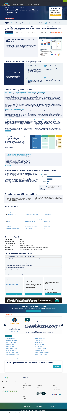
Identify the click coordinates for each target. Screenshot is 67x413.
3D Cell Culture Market (10, 281)
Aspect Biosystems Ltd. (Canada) (12, 216)
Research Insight (39, 385)
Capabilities (22, 4)
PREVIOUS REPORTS (43, 32)
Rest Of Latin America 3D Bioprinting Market (13, 356)
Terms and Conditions (56, 389)
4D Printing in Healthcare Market (11, 287)
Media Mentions (39, 383)
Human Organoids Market (10, 282)
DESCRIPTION (9, 32)
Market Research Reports (27, 385)
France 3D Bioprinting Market (11, 342)
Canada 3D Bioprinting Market (40, 338)
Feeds (54, 381)
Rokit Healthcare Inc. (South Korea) (12, 219)
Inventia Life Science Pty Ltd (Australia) (13, 228)
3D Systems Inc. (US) (28, 212)
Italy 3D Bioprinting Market (39, 342)
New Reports (39, 380)
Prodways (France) (47, 226)
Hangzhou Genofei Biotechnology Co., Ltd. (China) (33, 219)
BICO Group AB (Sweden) (11, 212)
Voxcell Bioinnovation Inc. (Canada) (31, 226)
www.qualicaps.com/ (14, 330)
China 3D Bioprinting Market (39, 344)
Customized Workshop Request (53, 294)
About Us (44, 1)
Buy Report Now (56, 14)
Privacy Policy (55, 387)
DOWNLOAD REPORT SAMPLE (56, 32)
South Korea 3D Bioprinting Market (40, 348)
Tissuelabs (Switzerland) (11, 230)
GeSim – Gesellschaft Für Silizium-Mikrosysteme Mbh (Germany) (54, 223)
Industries (15, 4)
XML (37, 389)
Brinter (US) (9, 221)
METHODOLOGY (31, 32)
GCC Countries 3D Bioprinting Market (41, 356)
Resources (36, 4)
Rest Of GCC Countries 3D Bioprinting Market (42, 358)
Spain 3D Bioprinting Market (11, 344)
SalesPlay (24, 381)
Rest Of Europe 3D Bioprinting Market (12, 354)
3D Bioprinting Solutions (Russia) (30, 221)
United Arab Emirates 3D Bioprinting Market (42, 352)
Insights (24, 387)
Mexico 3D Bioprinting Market (39, 350)
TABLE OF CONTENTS (20, 32)
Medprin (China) (9, 226)
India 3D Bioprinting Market (39, 346)
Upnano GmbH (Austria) (29, 228)
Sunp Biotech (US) (28, 223)
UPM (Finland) (46, 228)
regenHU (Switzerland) (47, 214)
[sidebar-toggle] (62, 1)
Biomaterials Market (9, 286)
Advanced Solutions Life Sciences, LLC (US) (32, 216)
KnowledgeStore (25, 380)
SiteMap (38, 387)
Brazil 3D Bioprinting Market (11, 350)
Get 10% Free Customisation (33, 310)
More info (37, 412)
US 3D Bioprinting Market (10, 338)
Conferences (39, 381)
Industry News (55, 380)
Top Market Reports (26, 383)
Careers (49, 1)
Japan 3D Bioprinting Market (11, 346)
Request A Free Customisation (33, 294)
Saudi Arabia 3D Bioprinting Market (12, 352)
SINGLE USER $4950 (54, 10)
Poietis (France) (9, 223)
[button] (5, 325)
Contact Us (53, 1)
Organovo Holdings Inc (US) (11, 214)
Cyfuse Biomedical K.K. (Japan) (49, 216)
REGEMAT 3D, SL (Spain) (47, 221)
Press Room (25, 394)
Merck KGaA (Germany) (47, 212)
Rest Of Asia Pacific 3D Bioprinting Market (41, 354)
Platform (29, 4)
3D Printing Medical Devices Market (12, 284)
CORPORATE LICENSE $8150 (55, 12)
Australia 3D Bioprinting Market (11, 348)
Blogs (53, 383)
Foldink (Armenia (46, 219)
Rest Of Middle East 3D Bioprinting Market (13, 358)
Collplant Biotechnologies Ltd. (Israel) (31, 214)
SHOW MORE (8, 130)
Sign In (65, 1)
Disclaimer (54, 385)
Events (24, 389)
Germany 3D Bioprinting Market (11, 340)
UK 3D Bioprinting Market (39, 340)
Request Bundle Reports (13, 294)
